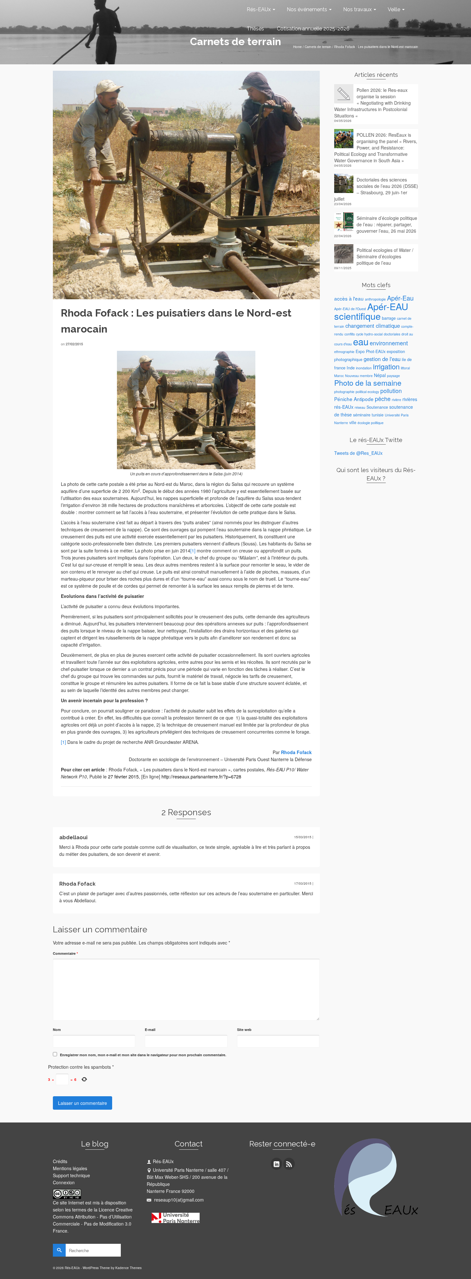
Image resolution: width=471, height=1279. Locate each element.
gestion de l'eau (382, 359)
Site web (244, 1029)
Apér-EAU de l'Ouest (350, 308)
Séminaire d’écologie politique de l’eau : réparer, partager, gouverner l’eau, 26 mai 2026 (387, 224)
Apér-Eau (400, 297)
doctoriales (392, 334)
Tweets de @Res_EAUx (358, 453)
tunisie (378, 415)
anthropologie (375, 299)
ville (352, 422)
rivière (396, 399)
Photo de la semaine (367, 382)
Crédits (60, 1161)
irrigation (386, 366)
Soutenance (377, 407)
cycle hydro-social (369, 334)
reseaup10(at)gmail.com (178, 1199)
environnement (389, 343)
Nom (57, 1029)
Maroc (339, 375)
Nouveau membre (359, 375)
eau (360, 341)
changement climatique (372, 325)
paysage (393, 375)
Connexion (64, 1182)
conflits (349, 334)
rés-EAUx (343, 407)
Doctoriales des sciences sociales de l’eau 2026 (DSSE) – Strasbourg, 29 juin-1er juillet (376, 189)
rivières (409, 399)
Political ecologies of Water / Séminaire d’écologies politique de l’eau (385, 256)
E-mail (150, 1029)
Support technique (71, 1175)
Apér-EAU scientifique (371, 311)
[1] (192, 550)
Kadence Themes (128, 1268)
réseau (360, 407)
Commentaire (65, 953)
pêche (383, 399)
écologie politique (371, 422)
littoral (405, 368)
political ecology (367, 391)
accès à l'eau (349, 298)
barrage (389, 318)
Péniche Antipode (354, 398)
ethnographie (344, 351)
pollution (391, 391)
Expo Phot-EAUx (370, 351)
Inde (351, 368)
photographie (344, 391)
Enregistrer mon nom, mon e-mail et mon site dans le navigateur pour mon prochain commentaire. (143, 1054)
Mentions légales (70, 1168)
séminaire (361, 415)
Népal (380, 375)
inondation (364, 368)
